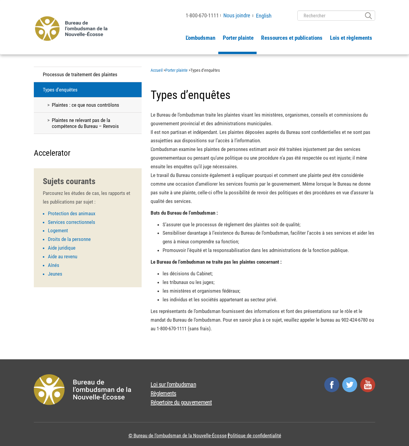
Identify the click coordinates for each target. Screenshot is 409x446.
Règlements (163, 393)
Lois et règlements (351, 37)
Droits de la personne (69, 239)
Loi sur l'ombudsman (173, 384)
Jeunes (55, 274)
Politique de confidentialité (254, 436)
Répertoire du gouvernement (181, 402)
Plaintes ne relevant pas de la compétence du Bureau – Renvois (85, 123)
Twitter (349, 384)
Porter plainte (238, 37)
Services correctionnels (71, 222)
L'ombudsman (200, 37)
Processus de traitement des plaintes (80, 74)
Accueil (157, 70)
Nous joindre (236, 15)
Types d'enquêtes (60, 90)
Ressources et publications (291, 37)
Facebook (331, 384)
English (264, 16)
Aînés (53, 265)
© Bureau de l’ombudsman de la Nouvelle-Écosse (177, 436)
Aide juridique (61, 248)
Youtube (367, 384)
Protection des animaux (71, 213)
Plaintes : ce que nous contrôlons (85, 105)
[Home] (72, 28)
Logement (58, 230)
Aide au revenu (62, 256)
